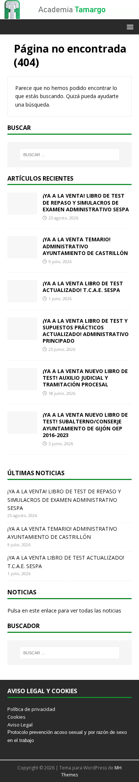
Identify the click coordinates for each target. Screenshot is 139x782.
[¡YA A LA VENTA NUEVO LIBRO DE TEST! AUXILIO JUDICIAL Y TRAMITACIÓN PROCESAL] (22, 385)
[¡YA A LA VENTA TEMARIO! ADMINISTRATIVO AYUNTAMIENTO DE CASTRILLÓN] (22, 254)
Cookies (16, 717)
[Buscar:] (70, 154)
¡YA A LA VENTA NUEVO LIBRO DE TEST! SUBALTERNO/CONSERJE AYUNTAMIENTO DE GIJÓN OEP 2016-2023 (85, 425)
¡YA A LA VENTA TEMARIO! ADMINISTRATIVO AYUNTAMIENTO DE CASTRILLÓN (85, 246)
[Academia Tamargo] (69, 15)
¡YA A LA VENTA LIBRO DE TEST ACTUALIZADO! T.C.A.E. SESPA (83, 286)
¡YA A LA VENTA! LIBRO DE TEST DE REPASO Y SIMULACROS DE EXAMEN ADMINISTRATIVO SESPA (86, 202)
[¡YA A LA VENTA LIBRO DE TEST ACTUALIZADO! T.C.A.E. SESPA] (22, 297)
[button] (128, 26)
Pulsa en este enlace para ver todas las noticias (64, 610)
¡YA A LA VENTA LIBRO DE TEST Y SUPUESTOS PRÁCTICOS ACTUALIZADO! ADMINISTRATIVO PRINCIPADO (86, 331)
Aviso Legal (20, 724)
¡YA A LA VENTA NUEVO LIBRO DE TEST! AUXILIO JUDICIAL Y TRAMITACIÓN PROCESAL (85, 377)
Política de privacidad (31, 709)
